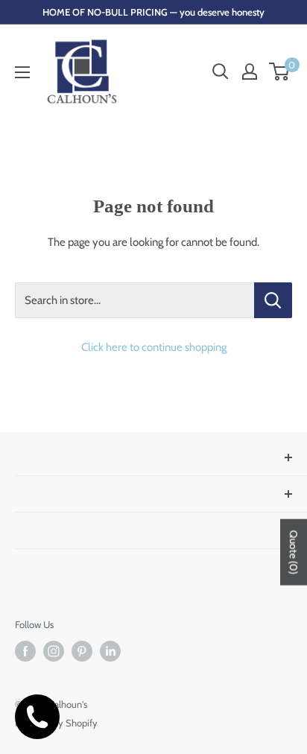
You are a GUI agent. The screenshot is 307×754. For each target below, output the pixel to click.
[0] (279, 71)
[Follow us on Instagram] (53, 651)
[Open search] (220, 71)
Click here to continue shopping (154, 347)
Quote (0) (293, 552)
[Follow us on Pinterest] (82, 651)
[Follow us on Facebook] (25, 651)
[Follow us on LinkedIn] (110, 651)
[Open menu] (22, 72)
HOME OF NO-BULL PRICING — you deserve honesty (153, 12)
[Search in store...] (273, 300)
